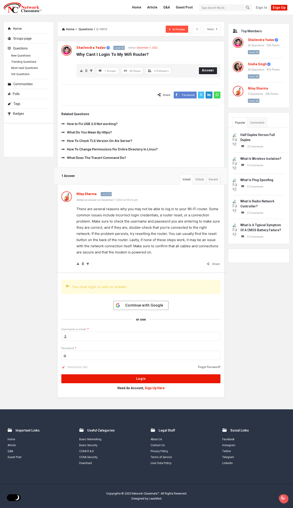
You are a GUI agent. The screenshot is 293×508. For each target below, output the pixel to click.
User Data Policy (161, 463)
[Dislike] (91, 70)
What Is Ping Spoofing (256, 180)
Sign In (261, 7)
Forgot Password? (209, 367)
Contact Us (158, 445)
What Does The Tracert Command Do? (96, 158)
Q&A (166, 7)
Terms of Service (161, 457)
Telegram (228, 457)
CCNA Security (88, 457)
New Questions (21, 55)
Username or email (75, 329)
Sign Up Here (155, 388)
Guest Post (184, 7)
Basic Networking (90, 439)
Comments (257, 122)
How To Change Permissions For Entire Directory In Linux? (112, 149)
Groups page (22, 38)
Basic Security (88, 445)
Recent (213, 179)
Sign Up (279, 7)
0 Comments (255, 165)
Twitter (226, 451)
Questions (20, 48)
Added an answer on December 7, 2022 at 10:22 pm (107, 199)
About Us (156, 439)
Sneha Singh (257, 64)
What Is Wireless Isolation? (260, 158)
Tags (16, 104)
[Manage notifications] (282, 498)
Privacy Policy (159, 451)
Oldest (199, 179)
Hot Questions (20, 74)
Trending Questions (23, 61)
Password (68, 348)
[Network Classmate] (26, 7)
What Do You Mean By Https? (89, 132)
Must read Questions (24, 68)
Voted (186, 179)
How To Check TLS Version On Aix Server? (99, 141)
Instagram (228, 445)
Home (136, 7)
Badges (18, 113)
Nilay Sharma (258, 88)
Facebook (228, 439)
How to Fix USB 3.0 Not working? (92, 124)
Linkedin (227, 463)
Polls (16, 94)
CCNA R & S (86, 451)
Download (85, 463)
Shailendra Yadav (261, 40)
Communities (23, 84)
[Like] (81, 70)
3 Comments (255, 146)
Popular (240, 122)
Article (152, 7)
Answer (208, 70)
